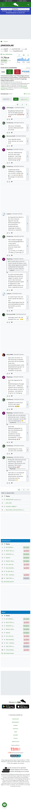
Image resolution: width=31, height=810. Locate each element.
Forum (6, 41)
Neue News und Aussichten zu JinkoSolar (18, 510)
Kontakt (15, 735)
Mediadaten (15, 722)
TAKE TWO (9, 578)
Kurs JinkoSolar (7, 54)
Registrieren (24, 99)
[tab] (19, 55)
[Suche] (28, 4)
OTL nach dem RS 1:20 (12, 564)
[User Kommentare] (4, 805)
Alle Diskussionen (9, 581)
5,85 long (9, 72)
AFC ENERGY (9, 547)
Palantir (8, 557)
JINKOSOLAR (9, 499)
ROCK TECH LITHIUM (12, 551)
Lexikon (15, 725)
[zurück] (22, 104)
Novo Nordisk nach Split (13, 568)
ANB (15, 732)
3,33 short (17, 72)
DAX (8, 1)
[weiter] (26, 104)
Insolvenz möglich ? (11, 506)
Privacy (16, 738)
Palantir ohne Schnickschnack (14, 561)
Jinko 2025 (9, 503)
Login (15, 99)
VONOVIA (8, 554)
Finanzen (15, 728)
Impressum (15, 719)
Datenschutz (15, 741)
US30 (22, 1)
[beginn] (18, 104)
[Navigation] (3, 4)
